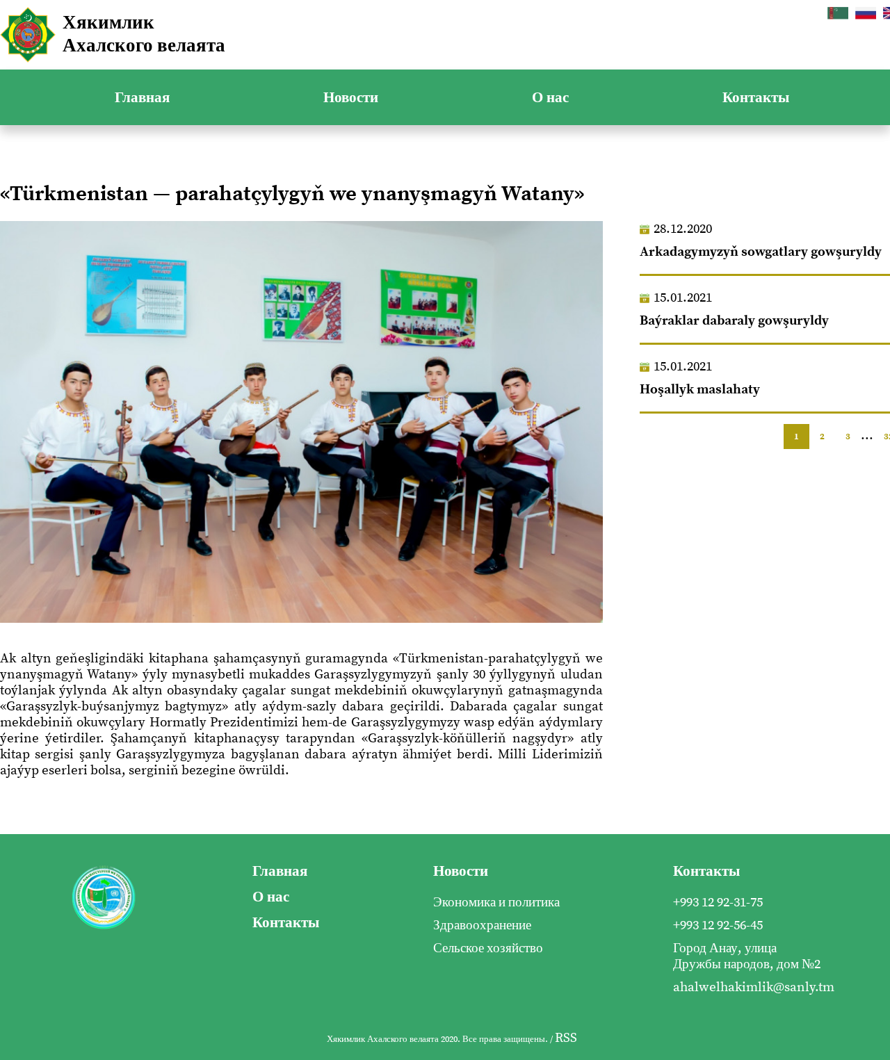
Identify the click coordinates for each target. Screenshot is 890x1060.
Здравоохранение (482, 925)
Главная (142, 97)
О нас (550, 97)
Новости (350, 97)
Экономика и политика (496, 903)
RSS (566, 1038)
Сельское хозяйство (488, 948)
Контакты (755, 97)
